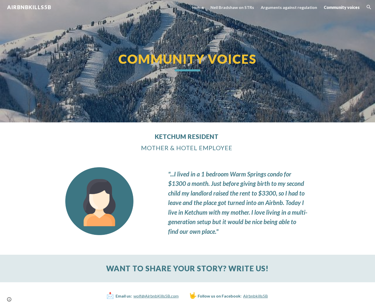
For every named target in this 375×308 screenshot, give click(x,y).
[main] (187, 61)
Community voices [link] (342, 7)
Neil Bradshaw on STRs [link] (232, 7)
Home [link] (198, 7)
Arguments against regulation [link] (289, 7)
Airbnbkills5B (255, 295)
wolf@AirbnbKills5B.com (156, 295)
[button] (369, 7)
